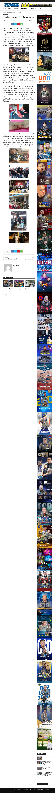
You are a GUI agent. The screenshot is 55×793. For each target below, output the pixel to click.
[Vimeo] (49, 1)
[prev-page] (3, 295)
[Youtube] (51, 1)
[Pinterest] (18, 24)
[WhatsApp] (21, 24)
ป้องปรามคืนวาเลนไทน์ (30, 259)
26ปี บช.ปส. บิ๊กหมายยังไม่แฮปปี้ (10, 259)
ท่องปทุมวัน (20, 789)
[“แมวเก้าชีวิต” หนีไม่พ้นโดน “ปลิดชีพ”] (39, 768)
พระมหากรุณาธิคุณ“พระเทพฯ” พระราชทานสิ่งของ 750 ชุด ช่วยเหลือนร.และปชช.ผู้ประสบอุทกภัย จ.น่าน (47, 763)
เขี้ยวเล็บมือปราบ (40, 789)
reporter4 (7, 20)
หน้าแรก (14, 789)
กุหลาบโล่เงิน (25, 789)
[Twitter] (48, 1)
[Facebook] (44, 1)
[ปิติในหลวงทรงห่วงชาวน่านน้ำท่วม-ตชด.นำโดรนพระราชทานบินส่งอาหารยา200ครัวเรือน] (30, 283)
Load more (44, 778)
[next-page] (6, 295)
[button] (50, 8)
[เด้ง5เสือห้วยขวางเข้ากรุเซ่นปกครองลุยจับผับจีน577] (8, 283)
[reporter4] (3, 20)
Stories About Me (32, 789)
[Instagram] (46, 1)
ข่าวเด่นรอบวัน (8, 12)
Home (4, 12)
